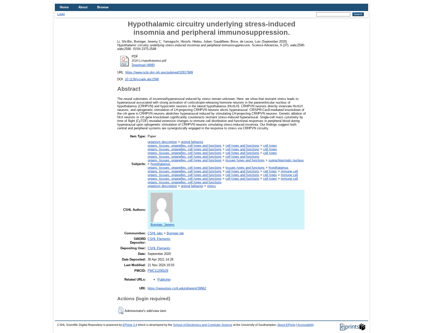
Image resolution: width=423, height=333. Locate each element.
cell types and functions (242, 145)
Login (61, 14)
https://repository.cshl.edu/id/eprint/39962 (177, 288)
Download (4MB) (143, 65)
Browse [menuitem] (102, 7)
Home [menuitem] (64, 7)
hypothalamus (160, 164)
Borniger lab (175, 233)
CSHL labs (155, 233)
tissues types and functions (245, 160)
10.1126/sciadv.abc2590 (142, 79)
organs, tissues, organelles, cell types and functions (185, 145)
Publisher (164, 279)
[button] (121, 310)
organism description (162, 142)
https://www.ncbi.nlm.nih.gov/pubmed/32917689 (159, 72)
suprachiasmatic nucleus (286, 160)
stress (211, 186)
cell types (270, 145)
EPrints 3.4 (130, 324)
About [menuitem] (82, 7)
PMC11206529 (158, 271)
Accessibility (305, 324)
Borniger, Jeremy (163, 224)
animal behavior (192, 142)
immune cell (289, 171)
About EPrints (286, 324)
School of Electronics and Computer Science (202, 324)
